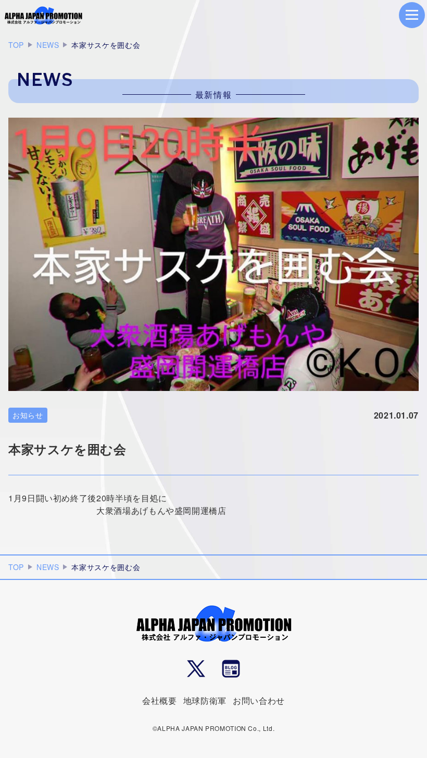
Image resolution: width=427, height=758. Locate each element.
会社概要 (159, 700)
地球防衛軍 (205, 700)
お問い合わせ (259, 700)
